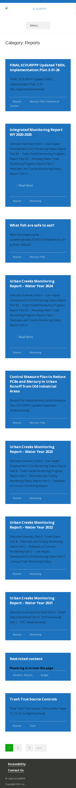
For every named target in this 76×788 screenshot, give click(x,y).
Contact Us (16, 770)
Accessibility (17, 764)
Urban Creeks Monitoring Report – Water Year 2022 (32, 525)
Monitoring (35, 201)
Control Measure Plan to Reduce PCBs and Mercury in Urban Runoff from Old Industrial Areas (37, 383)
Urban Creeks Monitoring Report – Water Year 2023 (32, 449)
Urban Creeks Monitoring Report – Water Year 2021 (32, 600)
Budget (44, 675)
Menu (34, 25)
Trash (33, 725)
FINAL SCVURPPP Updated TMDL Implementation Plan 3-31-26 (37, 67)
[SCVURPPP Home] (38, 11)
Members (18, 675)
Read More (27, 186)
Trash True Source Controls (33, 699)
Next (39, 748)
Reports (17, 101)
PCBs (42, 101)
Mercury (34, 101)
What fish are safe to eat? (32, 225)
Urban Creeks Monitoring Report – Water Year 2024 (32, 283)
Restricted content (26, 658)
